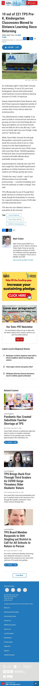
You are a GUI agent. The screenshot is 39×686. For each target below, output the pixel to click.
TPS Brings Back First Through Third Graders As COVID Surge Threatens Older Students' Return (17, 481)
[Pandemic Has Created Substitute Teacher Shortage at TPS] (18, 402)
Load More (19, 575)
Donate (32, 3)
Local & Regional (13, 215)
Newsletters (8, 638)
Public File (7, 646)
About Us (7, 608)
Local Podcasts (9, 633)
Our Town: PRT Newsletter (19, 326)
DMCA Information (10, 625)
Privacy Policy (8, 642)
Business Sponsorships (11, 612)
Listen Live (7, 629)
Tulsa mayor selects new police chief (19, 367)
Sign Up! (19, 339)
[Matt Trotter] (6, 242)
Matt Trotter (18, 239)
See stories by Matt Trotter (23, 260)
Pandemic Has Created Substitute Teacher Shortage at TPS (17, 420)
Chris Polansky (8, 492)
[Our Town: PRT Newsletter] (19, 313)
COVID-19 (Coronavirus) (16, 224)
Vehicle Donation (9, 655)
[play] (3, 684)
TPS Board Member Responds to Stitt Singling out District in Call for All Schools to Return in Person (17, 539)
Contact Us (7, 620)
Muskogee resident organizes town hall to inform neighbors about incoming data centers (21, 358)
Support (6, 650)
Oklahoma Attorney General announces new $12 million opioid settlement (20, 375)
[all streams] (36, 683)
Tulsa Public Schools (15, 219)
